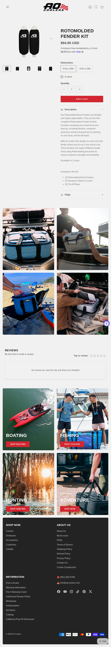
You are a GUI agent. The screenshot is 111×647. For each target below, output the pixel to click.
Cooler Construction (66, 567)
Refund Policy (63, 554)
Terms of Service (65, 545)
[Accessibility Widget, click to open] (107, 324)
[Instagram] (71, 591)
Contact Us (62, 563)
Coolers (10, 531)
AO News (10, 610)
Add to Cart (82, 99)
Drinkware (11, 535)
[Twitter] (90, 591)
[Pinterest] (84, 591)
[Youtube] (65, 591)
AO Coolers (16, 634)
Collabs (9, 549)
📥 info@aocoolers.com (68, 583)
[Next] (51, 38)
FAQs (59, 540)
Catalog (10, 614)
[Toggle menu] (9, 7)
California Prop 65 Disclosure (20, 619)
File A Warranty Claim (16, 592)
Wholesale (11, 601)
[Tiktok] (78, 591)
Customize (11, 545)
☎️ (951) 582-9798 (66, 577)
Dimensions (67, 63)
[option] (29, 41)
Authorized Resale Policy (18, 596)
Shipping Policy (64, 549)
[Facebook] (59, 591)
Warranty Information (16, 587)
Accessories (12, 540)
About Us (61, 531)
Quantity (65, 83)
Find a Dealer (12, 583)
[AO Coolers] (55, 7)
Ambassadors (12, 605)
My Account (62, 535)
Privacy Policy (64, 558)
